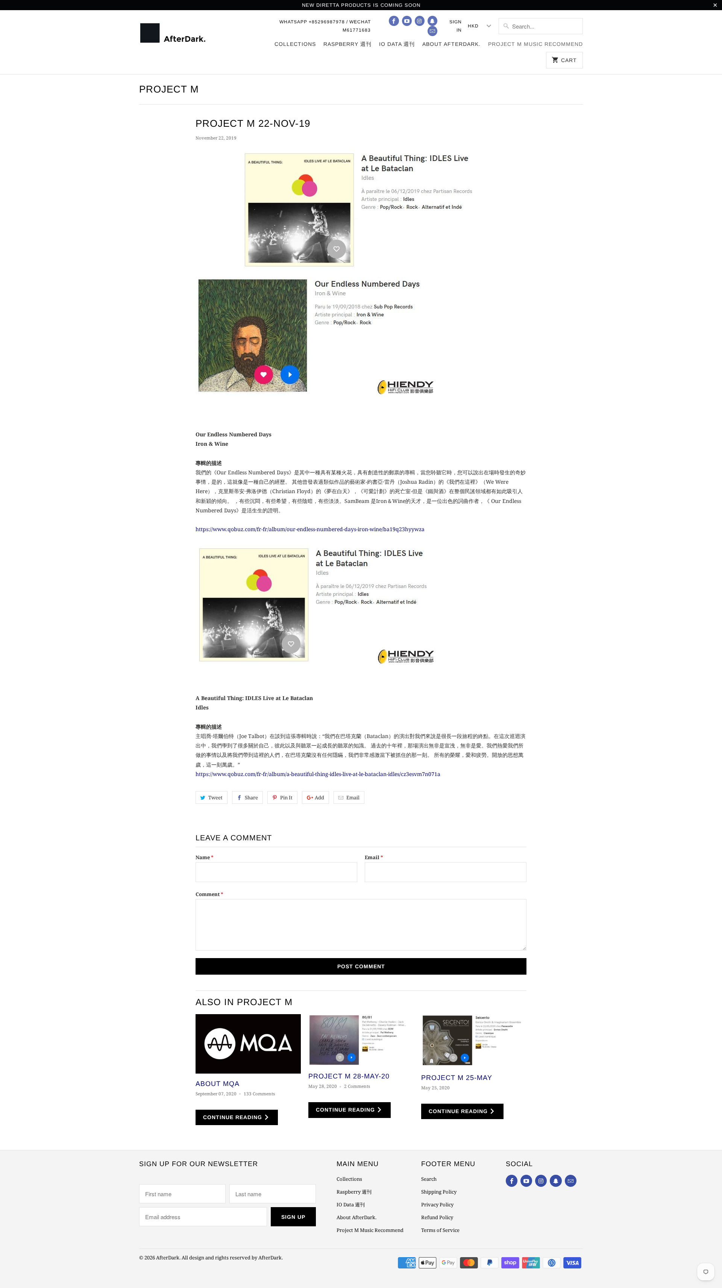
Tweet (215, 797)
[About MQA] (248, 1044)
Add (319, 797)
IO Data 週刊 (397, 44)
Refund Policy (437, 1217)
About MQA (218, 1084)
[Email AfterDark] (432, 31)
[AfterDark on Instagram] (420, 21)
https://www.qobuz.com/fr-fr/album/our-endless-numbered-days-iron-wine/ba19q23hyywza (310, 529)
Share (251, 797)
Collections (295, 44)
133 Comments (259, 1094)
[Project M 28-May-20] (361, 1040)
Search (429, 1179)
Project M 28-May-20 (349, 1076)
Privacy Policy (437, 1204)
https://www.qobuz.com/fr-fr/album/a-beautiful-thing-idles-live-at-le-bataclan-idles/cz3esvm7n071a (318, 774)
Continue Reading (233, 1117)
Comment (209, 894)
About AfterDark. (451, 44)
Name (205, 857)
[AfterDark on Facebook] (394, 21)
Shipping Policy (439, 1191)
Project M (169, 89)
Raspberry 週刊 (347, 44)
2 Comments (357, 1086)
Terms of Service (440, 1230)
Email (352, 797)
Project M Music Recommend (535, 44)
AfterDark (167, 1257)
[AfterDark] (174, 35)
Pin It (286, 797)
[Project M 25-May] (473, 1040)
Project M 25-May (456, 1077)
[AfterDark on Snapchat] (432, 21)
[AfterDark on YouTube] (407, 21)
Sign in (455, 26)
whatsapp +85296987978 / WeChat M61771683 (325, 26)
